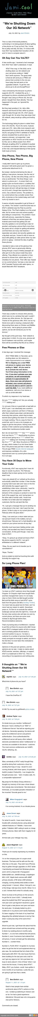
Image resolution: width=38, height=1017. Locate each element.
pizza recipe (30, 709)
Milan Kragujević (16, 799)
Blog (29, 13)
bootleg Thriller (29, 602)
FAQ (24, 13)
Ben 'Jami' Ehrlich (20, 15)
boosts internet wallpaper (24, 449)
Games (9, 13)
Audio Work (18, 13)
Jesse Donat (11, 813)
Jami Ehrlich (25, 33)
